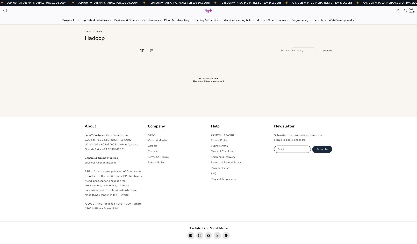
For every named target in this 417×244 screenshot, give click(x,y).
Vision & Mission (158, 140)
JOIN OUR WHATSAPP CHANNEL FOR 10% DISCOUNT (37, 2)
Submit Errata (219, 146)
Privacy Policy (219, 140)
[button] (5, 10)
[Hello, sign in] (398, 10)
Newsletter (284, 126)
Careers (153, 146)
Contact (152, 151)
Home (88, 31)
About (90, 126)
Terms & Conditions (223, 151)
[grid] (142, 50)
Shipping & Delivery (223, 157)
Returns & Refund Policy (226, 162)
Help (215, 126)
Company (156, 126)
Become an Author (222, 135)
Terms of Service (158, 157)
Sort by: (285, 50)
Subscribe (322, 149)
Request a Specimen (224, 179)
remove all (218, 81)
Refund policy (156, 162)
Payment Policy (220, 168)
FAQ (213, 173)
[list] (151, 50)
